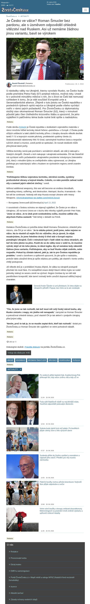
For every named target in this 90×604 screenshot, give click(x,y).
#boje (10, 360)
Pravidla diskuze (32, 347)
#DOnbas (20, 360)
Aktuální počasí (16, 593)
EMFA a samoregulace (20, 571)
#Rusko (53, 360)
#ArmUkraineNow (24, 198)
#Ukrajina (64, 360)
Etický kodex (15, 565)
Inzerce (13, 587)
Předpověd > (5, 3)
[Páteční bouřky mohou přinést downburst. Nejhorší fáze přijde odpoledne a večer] (22, 493)
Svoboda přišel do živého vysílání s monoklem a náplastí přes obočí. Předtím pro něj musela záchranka (60, 457)
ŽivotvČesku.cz (11, 16)
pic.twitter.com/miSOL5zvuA (47, 198)
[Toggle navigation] (85, 10)
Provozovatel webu (18, 558)
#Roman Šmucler (37, 360)
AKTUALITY (25, 16)
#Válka (76, 360)
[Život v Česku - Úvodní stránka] (15, 10)
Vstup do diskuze (19, 352)
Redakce (14, 552)
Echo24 (22, 127)
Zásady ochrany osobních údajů (23, 599)
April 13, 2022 (50, 203)
